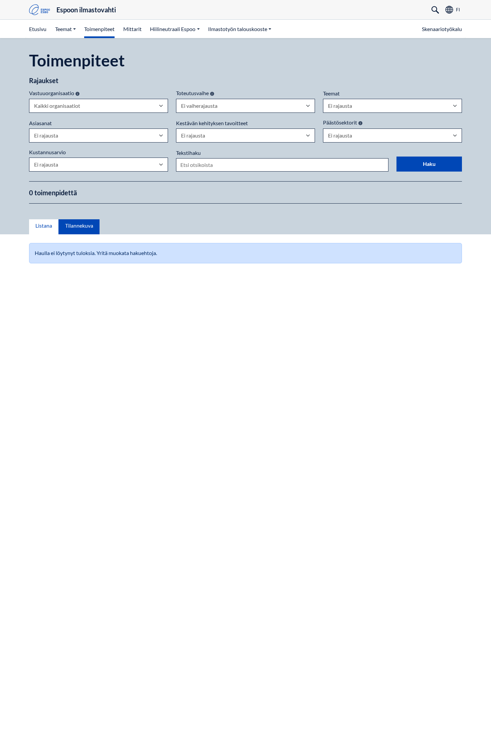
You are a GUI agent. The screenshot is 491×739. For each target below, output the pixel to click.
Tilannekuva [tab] (79, 225)
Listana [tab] (43, 225)
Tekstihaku (188, 153)
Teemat (331, 93)
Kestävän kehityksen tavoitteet (212, 123)
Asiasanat (40, 123)
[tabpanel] (245, 253)
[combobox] (33, 106)
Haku (429, 164)
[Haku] (435, 9)
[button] (65, 29)
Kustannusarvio (47, 152)
